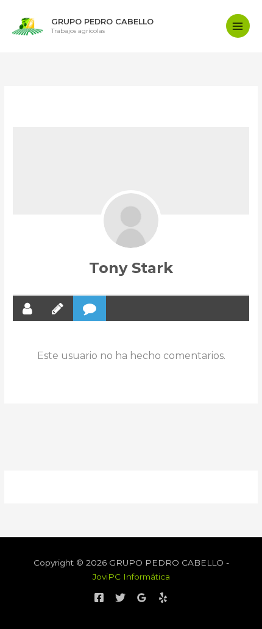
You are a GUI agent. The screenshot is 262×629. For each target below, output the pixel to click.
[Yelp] (163, 597)
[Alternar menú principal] (238, 26)
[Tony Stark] (131, 220)
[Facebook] (99, 597)
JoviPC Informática (131, 576)
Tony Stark (131, 268)
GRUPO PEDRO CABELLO (102, 21)
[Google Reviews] (141, 597)
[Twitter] (120, 597)
